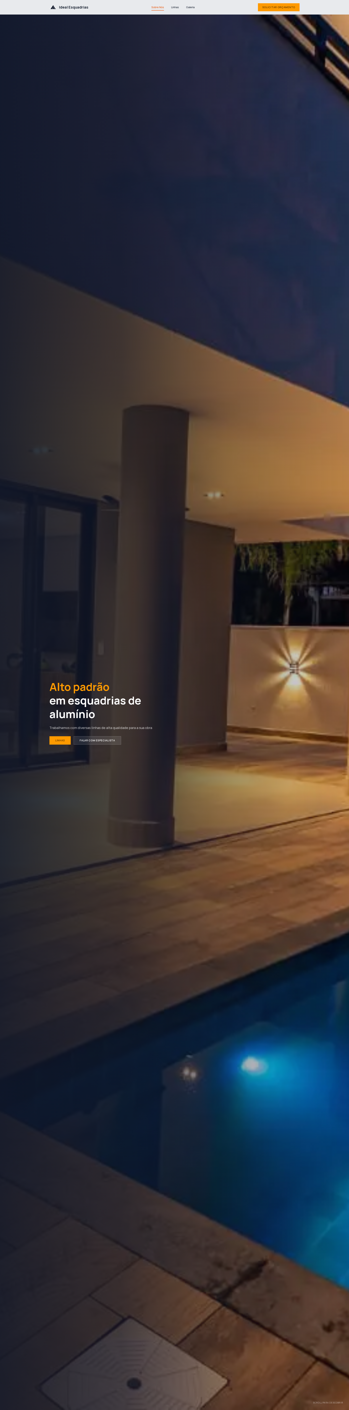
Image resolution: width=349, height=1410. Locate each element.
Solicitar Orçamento (278, 7)
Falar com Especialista (97, 740)
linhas (60, 740)
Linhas (175, 7)
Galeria (190, 7)
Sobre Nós (157, 7)
